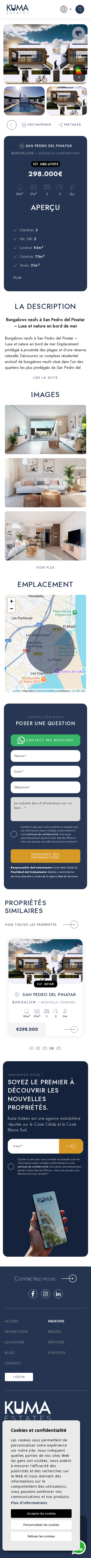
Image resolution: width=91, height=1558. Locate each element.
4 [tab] (52, 1048)
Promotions (16, 1331)
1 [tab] (32, 1048)
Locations (14, 1342)
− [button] (11, 609)
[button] (45, 567)
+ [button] (11, 601)
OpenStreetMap (46, 691)
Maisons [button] (56, 1321)
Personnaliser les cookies (41, 1524)
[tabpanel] (45, 987)
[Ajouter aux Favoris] (78, 33)
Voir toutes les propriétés (31, 924)
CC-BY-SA (78, 691)
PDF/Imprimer (39, 124)
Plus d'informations (29, 1502)
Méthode (56, 1342)
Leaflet (16, 691)
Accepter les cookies (41, 1513)
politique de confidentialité (43, 834)
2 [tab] (39, 1048)
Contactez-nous (35, 1278)
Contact (13, 1363)
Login (19, 1377)
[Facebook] (33, 1294)
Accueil (11, 1321)
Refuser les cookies (41, 1536)
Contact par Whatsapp (50, 740)
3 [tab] (46, 1048)
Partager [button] (72, 124)
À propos (56, 1352)
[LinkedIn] (58, 1294)
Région (54, 1331)
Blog (9, 1352)
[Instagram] (45, 1294)
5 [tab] (59, 1048)
